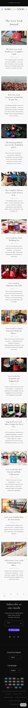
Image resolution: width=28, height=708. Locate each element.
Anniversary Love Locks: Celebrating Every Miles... (14, 562)
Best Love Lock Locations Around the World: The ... (14, 97)
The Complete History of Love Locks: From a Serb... (14, 192)
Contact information (15, 701)
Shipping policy (15, 704)
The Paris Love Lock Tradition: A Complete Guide (14, 51)
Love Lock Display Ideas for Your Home (14, 518)
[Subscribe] (20, 623)
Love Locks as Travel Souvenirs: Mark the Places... (14, 330)
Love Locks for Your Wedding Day (14, 239)
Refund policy (8, 697)
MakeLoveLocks (12, 691)
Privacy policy (17, 694)
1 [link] (4, 594)
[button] (2, 9)
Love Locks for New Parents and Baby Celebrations (14, 471)
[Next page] (23, 594)
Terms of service (20, 697)
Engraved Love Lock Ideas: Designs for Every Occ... (14, 424)
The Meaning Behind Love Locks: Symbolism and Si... (14, 144)
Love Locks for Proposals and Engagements (14, 378)
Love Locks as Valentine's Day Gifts (14, 284)
